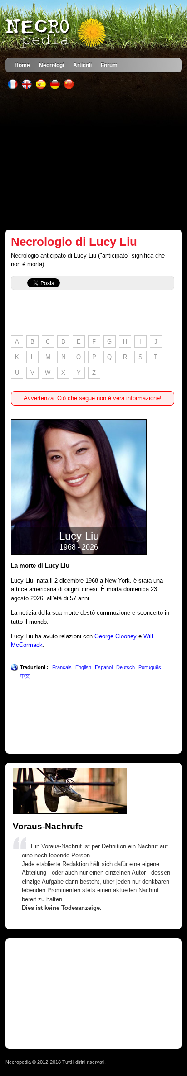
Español (104, 667)
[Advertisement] (94, 159)
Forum (109, 65)
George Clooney (115, 636)
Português (149, 667)
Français (62, 667)
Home (22, 65)
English (83, 667)
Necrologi (51, 65)
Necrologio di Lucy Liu (74, 242)
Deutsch (125, 667)
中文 (25, 676)
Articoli (82, 65)
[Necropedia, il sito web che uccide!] (56, 33)
